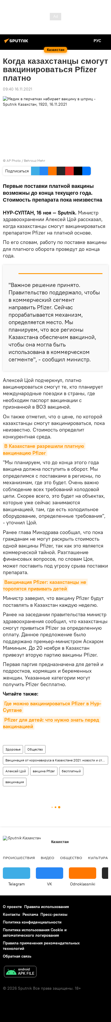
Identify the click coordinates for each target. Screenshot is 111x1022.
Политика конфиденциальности (32, 922)
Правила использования (46, 906)
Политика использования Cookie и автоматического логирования (35, 932)
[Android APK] (20, 972)
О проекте (12, 906)
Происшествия (19, 857)
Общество (35, 749)
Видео (47, 857)
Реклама (30, 914)
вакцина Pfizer (44, 771)
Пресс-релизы (53, 914)
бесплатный (71, 771)
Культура (98, 857)
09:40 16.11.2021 (17, 89)
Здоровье (12, 749)
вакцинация (14, 782)
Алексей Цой (15, 771)
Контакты (11, 914)
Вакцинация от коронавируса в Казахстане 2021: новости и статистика (56, 760)
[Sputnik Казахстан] (17, 43)
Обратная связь (17, 956)
